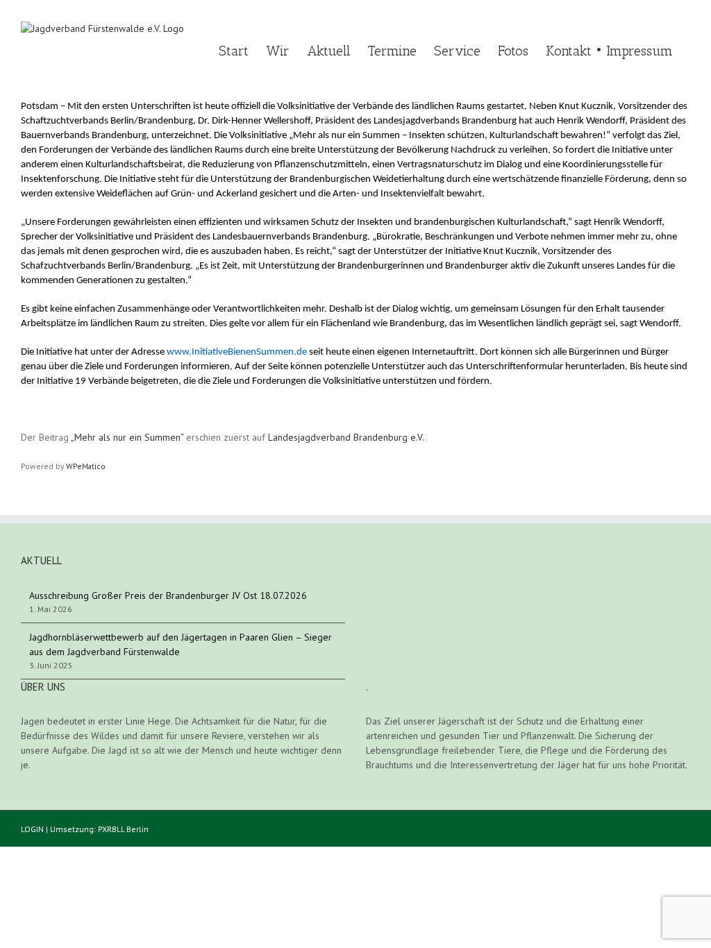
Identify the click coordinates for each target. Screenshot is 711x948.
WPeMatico (86, 466)
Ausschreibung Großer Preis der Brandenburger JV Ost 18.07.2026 (168, 595)
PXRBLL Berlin (123, 829)
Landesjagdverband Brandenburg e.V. (346, 437)
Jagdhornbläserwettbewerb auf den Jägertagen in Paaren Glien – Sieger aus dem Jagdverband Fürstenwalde (180, 644)
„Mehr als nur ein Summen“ (127, 437)
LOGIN (32, 829)
